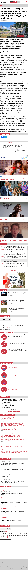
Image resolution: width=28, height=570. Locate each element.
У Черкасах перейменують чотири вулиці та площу (13, 420)
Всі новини (14, 270)
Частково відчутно (8, 404)
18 (9, 325)
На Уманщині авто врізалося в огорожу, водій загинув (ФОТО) (8, 146)
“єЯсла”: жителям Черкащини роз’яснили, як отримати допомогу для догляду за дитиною (17, 350)
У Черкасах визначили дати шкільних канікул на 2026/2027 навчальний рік (15, 257)
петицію (2, 41)
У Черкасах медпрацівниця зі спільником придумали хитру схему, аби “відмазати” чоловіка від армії (20, 148)
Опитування (5, 397)
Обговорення (5, 486)
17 (7, 325)
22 (18, 325)
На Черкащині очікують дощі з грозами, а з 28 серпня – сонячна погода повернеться (12, 436)
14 (1, 325)
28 (3, 327)
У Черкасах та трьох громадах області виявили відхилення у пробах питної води (12, 428)
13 (26, 324)
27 (1, 327)
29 (5, 327)
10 (20, 324)
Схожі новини (5, 458)
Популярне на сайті (7, 414)
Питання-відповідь (7, 332)
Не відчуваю (7, 407)
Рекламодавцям (14, 564)
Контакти (24, 562)
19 (11, 325)
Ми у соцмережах (7, 363)
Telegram (25, 131)
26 (26, 325)
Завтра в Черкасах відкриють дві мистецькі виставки (16, 309)
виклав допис (14, 121)
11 (22, 324)
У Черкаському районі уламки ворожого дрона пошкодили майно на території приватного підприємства (14, 265)
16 (5, 325)
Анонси (3, 290)
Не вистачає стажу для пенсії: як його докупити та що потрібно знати (17, 335)
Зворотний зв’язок (15, 562)
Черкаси (4, 2)
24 (22, 325)
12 (24, 324)
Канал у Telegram (13, 375)
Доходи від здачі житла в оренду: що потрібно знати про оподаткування (17, 342)
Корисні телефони (5, 562)
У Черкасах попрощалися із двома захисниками (13, 469)
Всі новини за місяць (5, 329)
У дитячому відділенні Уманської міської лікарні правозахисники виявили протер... (13, 482)
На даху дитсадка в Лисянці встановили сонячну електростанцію (14, 250)
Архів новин (5, 316)
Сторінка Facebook (13, 367)
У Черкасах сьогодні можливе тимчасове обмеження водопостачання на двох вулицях (12, 443)
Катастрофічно (7, 402)
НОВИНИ (3, 244)
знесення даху (8, 118)
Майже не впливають (9, 405)
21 (15, 325)
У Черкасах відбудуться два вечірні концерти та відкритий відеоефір (17, 293)
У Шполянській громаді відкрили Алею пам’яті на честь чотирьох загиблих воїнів (14, 247)
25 (24, 325)
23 (20, 325)
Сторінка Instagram (13, 382)
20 (13, 325)
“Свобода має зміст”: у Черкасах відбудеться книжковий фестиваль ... (17, 301)
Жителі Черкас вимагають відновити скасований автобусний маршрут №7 (13, 464)
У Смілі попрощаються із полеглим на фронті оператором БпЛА (14, 260)
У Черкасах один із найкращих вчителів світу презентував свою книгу (12, 432)
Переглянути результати (14, 411)
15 (3, 325)
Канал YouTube (12, 389)
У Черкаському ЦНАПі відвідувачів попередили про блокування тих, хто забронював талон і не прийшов (14, 452)
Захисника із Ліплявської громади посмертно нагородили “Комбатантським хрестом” (15, 253)
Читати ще (14, 358)
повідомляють (9, 51)
